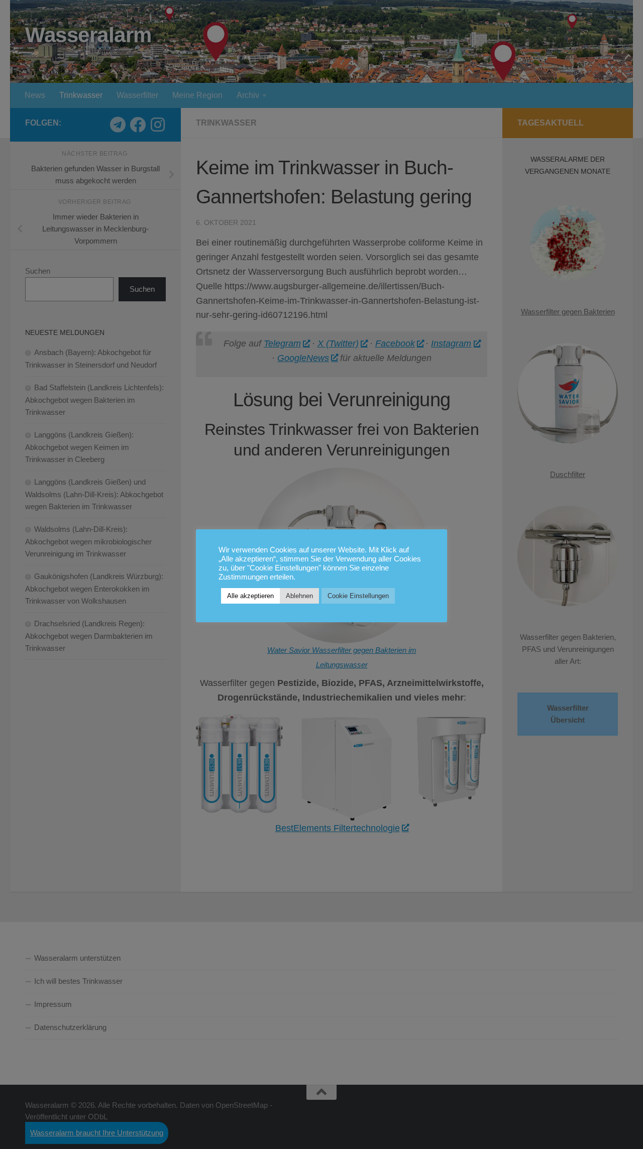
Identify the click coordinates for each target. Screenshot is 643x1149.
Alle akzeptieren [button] (250, 596)
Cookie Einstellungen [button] (358, 596)
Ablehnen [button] (299, 596)
